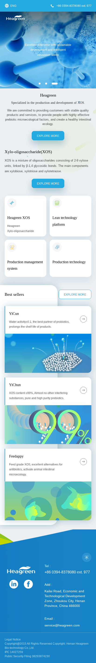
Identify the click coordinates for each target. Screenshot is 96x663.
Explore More (48, 136)
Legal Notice (13, 639)
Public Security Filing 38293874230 (27, 656)
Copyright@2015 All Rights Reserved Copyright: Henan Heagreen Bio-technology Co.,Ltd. (47, 646)
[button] (40, 83)
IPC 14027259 (14, 652)
